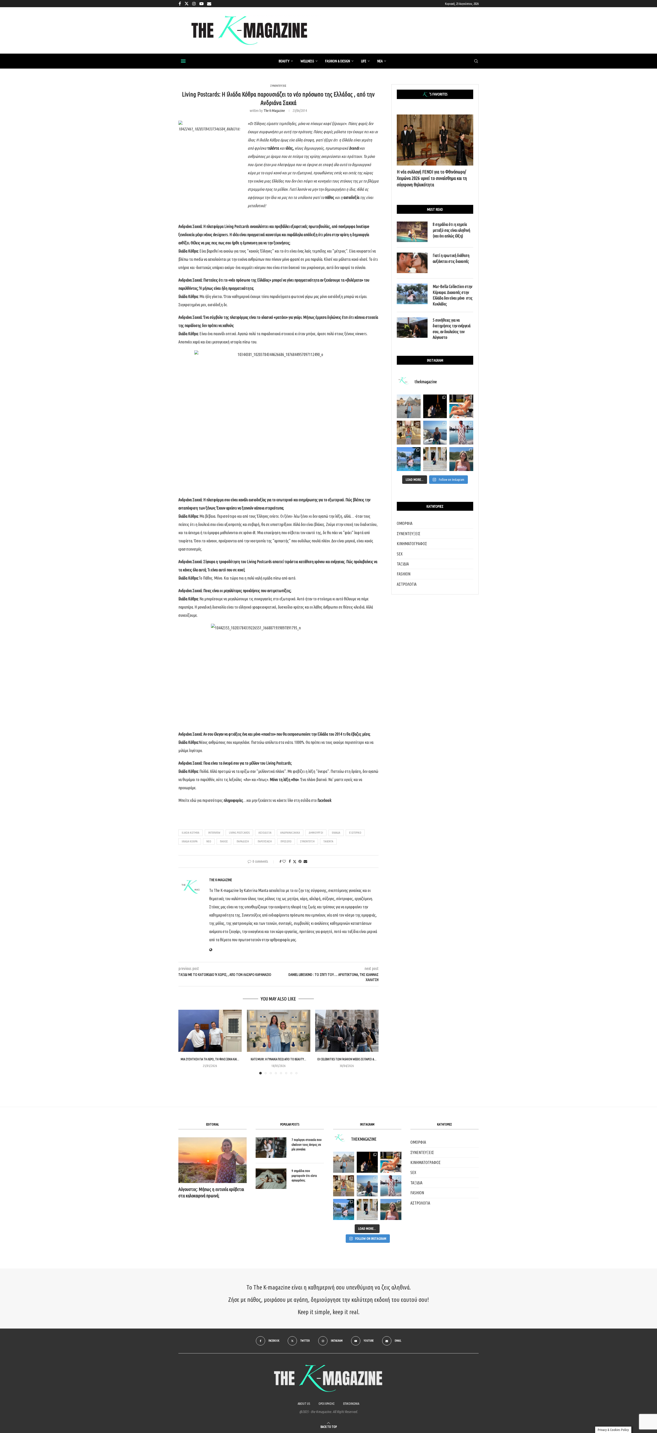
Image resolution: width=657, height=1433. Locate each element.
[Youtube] (201, 3)
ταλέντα (328, 841)
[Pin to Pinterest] (300, 861)
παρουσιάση (265, 841)
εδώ (192, 800)
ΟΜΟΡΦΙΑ (404, 523)
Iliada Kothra (190, 832)
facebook (324, 800)
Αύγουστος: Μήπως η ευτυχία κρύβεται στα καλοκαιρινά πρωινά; (211, 1192)
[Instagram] (194, 3)
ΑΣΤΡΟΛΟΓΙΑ (407, 584)
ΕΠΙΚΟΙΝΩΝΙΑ (351, 1403)
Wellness (307, 61)
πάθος (224, 841)
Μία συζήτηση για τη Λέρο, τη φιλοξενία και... (210, 1059)
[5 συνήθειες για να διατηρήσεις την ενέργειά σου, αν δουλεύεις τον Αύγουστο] (412, 327)
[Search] (476, 61)
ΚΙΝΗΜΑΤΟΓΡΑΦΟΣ (412, 543)
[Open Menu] (183, 61)
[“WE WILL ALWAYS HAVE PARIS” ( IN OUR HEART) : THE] (343, 1162)
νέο (208, 841)
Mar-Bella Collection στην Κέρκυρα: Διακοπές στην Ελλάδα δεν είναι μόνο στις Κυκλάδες (452, 295)
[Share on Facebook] (290, 861)
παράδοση (243, 841)
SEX (400, 554)
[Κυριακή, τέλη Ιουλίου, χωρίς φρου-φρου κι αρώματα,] (461, 406)
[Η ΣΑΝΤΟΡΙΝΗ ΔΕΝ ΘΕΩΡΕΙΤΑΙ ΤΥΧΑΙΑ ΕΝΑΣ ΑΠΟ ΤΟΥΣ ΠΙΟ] (367, 1185)
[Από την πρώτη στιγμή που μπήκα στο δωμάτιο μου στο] (461, 433)
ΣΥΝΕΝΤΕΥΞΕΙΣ (408, 533)
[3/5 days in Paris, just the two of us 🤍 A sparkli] (435, 406)
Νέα (380, 61)
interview (214, 832)
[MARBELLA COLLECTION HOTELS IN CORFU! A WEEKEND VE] (343, 1209)
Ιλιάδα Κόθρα (190, 841)
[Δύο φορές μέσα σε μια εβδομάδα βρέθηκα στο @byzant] (409, 433)
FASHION (403, 574)
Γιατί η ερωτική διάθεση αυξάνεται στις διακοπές (451, 258)
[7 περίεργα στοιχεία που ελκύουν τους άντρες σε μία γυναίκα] (271, 1147)
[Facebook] (179, 3)
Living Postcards (237, 226)
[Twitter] (186, 3)
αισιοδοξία (265, 832)
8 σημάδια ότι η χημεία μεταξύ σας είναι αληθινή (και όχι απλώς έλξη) (451, 230)
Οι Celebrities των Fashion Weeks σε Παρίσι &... (346, 1059)
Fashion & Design (337, 61)
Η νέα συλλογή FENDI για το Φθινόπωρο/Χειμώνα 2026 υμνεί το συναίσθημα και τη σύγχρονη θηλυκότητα (432, 178)
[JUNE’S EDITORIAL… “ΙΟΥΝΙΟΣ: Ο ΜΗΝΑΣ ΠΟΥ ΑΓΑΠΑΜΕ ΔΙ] (390, 1209)
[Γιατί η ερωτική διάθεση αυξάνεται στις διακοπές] (412, 263)
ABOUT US (304, 1403)
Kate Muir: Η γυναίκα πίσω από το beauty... (278, 1059)
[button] (185, 1041)
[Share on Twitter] (294, 861)
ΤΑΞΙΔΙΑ (403, 564)
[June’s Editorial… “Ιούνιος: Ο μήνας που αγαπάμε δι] (461, 459)
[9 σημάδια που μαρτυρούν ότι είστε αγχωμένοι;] (271, 1178)
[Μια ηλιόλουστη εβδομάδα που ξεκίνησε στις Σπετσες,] (435, 459)
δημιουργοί (316, 832)
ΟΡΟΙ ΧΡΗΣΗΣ (326, 1403)
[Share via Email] (305, 861)
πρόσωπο (286, 841)
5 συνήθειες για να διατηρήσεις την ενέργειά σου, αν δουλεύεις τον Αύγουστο (451, 329)
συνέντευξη (307, 841)
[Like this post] (284, 861)
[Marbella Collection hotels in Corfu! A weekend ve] (409, 459)
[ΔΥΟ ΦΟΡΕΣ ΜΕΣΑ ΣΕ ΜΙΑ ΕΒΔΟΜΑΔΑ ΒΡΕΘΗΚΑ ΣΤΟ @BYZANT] (343, 1185)
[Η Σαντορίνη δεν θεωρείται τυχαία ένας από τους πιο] (435, 433)
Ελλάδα (336, 832)
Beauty (284, 61)
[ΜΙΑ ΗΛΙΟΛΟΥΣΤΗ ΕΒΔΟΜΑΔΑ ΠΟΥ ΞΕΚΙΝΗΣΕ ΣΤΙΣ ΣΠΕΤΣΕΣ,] (367, 1209)
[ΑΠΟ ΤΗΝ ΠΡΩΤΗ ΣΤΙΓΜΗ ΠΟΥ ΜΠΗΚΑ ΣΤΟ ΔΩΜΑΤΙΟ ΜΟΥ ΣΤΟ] (390, 1185)
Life (363, 61)
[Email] (209, 3)
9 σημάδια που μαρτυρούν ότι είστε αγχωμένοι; (304, 1175)
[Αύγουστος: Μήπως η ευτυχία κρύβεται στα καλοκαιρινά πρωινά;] (212, 1160)
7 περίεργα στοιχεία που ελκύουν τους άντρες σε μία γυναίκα (307, 1144)
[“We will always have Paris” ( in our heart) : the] (409, 406)
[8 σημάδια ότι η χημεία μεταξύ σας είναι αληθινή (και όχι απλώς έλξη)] (412, 232)
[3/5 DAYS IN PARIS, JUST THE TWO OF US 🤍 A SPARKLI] (367, 1162)
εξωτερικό (355, 832)
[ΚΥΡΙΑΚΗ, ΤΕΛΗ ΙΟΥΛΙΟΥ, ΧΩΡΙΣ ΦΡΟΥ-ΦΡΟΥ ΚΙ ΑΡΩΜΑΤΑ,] (390, 1162)
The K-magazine (274, 111)
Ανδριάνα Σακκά (290, 832)
